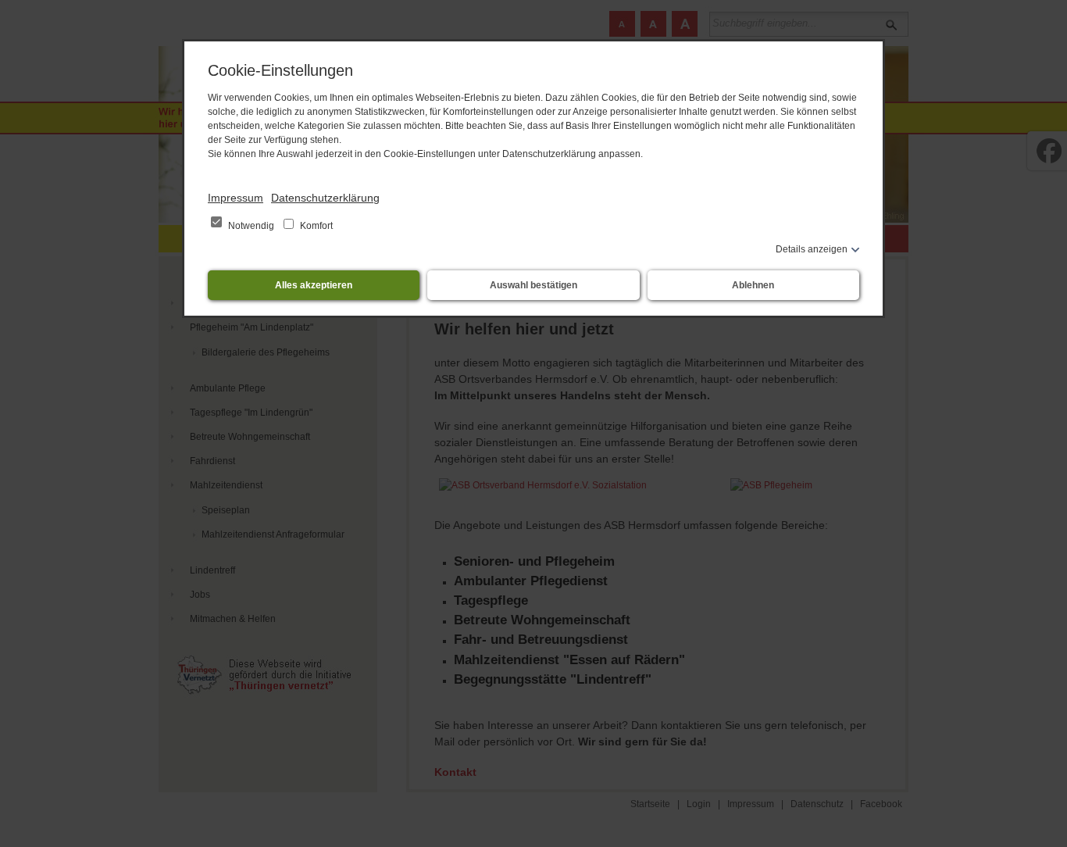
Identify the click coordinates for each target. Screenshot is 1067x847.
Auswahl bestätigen (533, 285)
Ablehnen (753, 285)
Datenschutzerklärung (325, 197)
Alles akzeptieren (313, 285)
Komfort (315, 225)
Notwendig (251, 225)
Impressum (235, 197)
